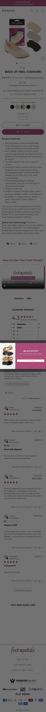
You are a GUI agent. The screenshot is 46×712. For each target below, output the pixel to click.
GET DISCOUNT (30, 360)
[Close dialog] (44, 344)
